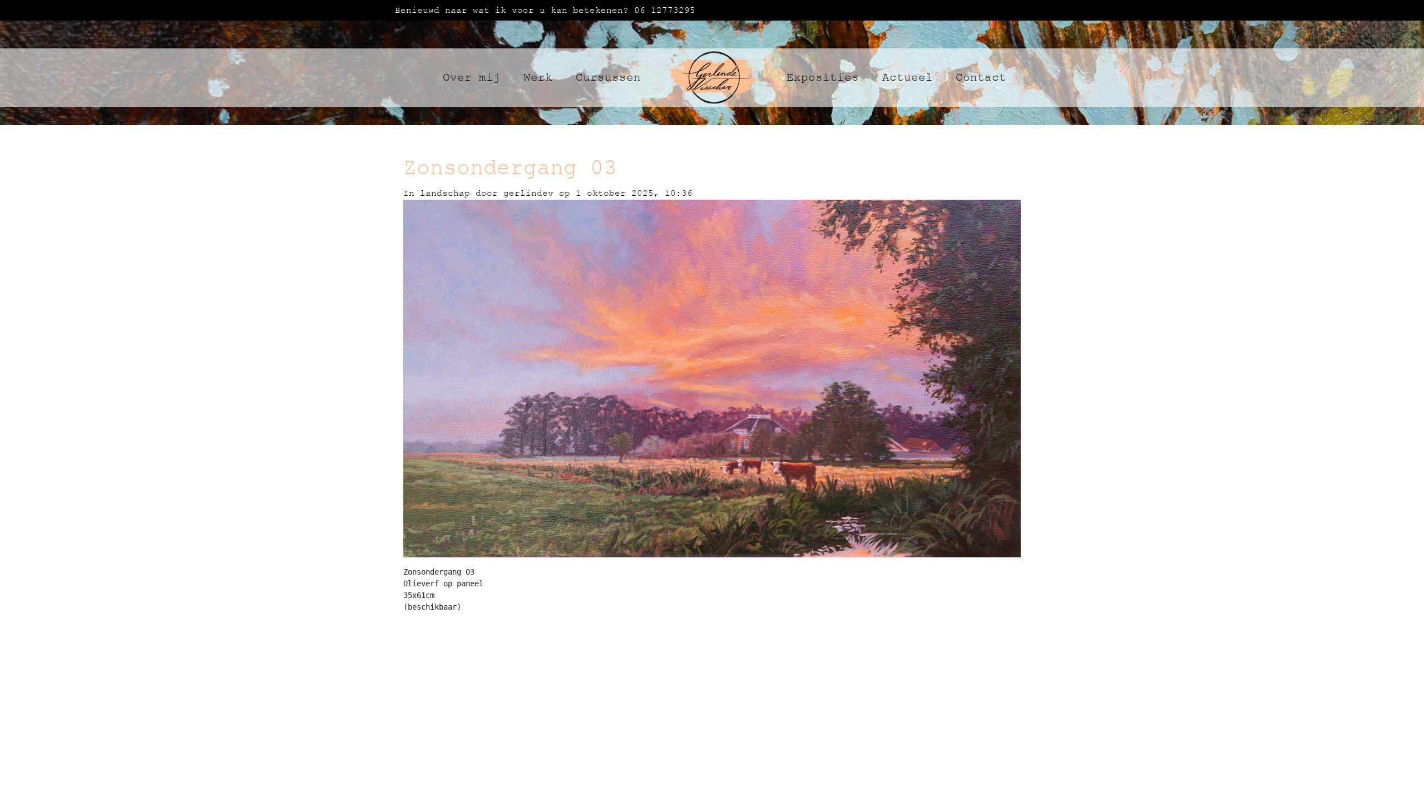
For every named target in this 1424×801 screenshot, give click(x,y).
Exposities (823, 77)
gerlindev (531, 193)
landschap (445, 193)
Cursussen (608, 77)
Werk (537, 77)
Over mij (472, 77)
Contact (981, 77)
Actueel (907, 77)
